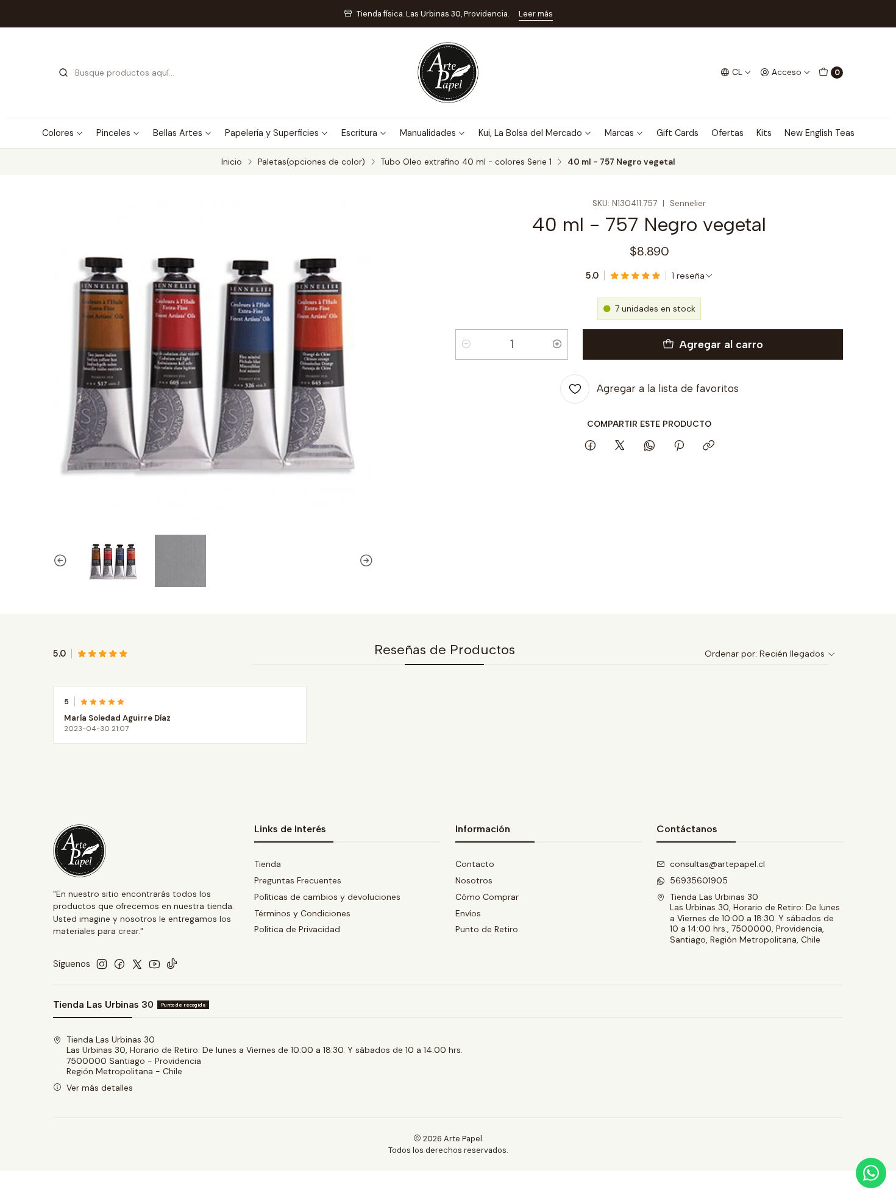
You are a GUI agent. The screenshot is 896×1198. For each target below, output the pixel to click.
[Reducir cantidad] (466, 344)
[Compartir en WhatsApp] (649, 446)
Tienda (267, 863)
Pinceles (113, 132)
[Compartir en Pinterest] (679, 446)
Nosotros (473, 880)
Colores (58, 132)
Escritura (359, 132)
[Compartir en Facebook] (590, 446)
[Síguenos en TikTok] (172, 964)
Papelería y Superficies (272, 132)
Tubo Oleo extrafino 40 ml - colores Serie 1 (466, 162)
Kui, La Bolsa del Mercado (530, 132)
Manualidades (428, 132)
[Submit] (63, 72)
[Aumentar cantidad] (557, 344)
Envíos (468, 913)
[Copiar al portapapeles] (709, 446)
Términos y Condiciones (302, 913)
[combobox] (120, 72)
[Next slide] (364, 561)
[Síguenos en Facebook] (119, 964)
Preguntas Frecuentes (297, 880)
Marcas (619, 132)
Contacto (474, 863)
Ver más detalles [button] (99, 1087)
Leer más (536, 14)
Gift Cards (677, 132)
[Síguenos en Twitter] (137, 964)
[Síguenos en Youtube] (154, 964)
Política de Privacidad (297, 929)
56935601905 (699, 880)
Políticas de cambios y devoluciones (327, 896)
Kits (764, 132)
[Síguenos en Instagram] (102, 964)
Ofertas (727, 132)
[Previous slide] (62, 561)
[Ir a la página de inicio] (448, 72)
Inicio (231, 162)
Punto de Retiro (486, 929)
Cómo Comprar (487, 896)
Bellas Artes (177, 132)
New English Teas (819, 132)
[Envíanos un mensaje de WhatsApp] (871, 1173)
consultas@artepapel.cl (717, 863)
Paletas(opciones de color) (311, 162)
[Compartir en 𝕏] (620, 446)
